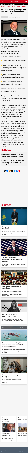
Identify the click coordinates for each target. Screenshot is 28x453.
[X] (5, 171)
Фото (18, 6)
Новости (3, 6)
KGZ (4, 4)
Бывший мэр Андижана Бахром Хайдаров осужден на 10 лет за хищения (12, 156)
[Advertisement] (14, 189)
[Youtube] (19, 171)
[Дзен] (12, 171)
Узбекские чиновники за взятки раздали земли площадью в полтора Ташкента (13, 162)
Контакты (3, 447)
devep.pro (21, 451)
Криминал (11, 17)
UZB (11, 4)
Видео (13, 6)
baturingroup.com (8, 451)
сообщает (15, 46)
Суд (15, 17)
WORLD (13, 4)
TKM (8, 4)
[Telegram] (14, 171)
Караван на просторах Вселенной (6, 419)
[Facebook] (17, 171)
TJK (6, 4)
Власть (18, 17)
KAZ (2, 4)
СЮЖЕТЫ (24, 6)
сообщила (4, 107)
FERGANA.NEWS (14, 1)
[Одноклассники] (10, 171)
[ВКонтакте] (7, 171)
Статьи (8, 6)
